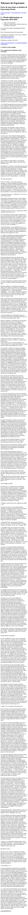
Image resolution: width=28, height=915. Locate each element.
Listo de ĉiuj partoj (5, 12)
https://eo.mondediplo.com (7, 37)
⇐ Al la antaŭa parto (15, 12)
